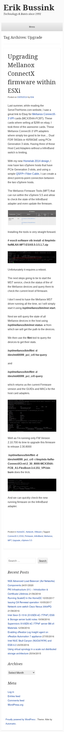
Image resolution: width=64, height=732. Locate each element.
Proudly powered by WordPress (20, 719)
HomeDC (21, 532)
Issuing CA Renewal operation (23, 602)
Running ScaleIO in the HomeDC (25, 598)
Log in (11, 691)
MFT (9, 540)
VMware (38, 532)
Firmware (29, 536)
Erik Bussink (28, 7)
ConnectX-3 (13, 536)
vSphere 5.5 (26, 540)
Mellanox (48, 536)
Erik (32, 97)
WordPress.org (15, 704)
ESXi (21, 536)
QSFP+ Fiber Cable (27, 173)
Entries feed (14, 696)
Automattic (11, 723)
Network (29, 532)
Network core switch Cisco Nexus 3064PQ (29, 606)
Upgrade (16, 540)
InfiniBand (38, 536)
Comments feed (16, 700)
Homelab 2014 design (36, 161)
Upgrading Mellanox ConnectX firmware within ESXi (32, 73)
